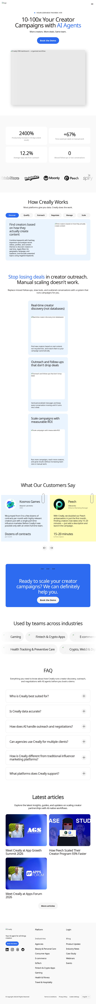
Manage (69, 215)
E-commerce (40, 958)
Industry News (72, 948)
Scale (84, 215)
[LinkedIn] (7, 949)
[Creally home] (9, 4)
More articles (48, 905)
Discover (12, 215)
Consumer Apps (42, 953)
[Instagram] (12, 949)
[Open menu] (92, 4)
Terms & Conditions (50, 996)
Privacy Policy (63, 996)
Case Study (71, 953)
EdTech (38, 963)
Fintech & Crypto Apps (45, 967)
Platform (39, 929)
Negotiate (55, 215)
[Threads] (17, 949)
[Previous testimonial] (44, 547)
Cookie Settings (74, 996)
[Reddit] (22, 949)
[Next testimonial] (51, 547)
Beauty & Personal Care (45, 948)
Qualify (26, 215)
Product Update (73, 944)
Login (68, 929)
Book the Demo (48, 40)
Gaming (38, 972)
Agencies (39, 944)
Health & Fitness (42, 977)
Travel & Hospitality (43, 982)
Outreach (41, 215)
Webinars (70, 958)
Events (69, 963)
